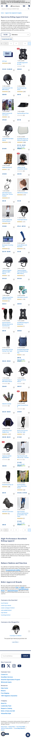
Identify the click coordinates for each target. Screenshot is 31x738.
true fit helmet (4, 603)
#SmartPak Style (6, 713)
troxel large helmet (5, 615)
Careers (3, 730)
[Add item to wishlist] (13, 70)
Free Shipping (5, 693)
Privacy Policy (12, 726)
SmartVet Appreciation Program (10, 679)
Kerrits (3, 590)
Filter (5, 34)
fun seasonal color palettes (13, 570)
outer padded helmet (6, 610)
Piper (17, 587)
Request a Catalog (6, 708)
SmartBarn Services (7, 677)
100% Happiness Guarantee (9, 696)
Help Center (4, 688)
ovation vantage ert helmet (8, 608)
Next (29, 631)
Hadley (22, 587)
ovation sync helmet (6, 605)
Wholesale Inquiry (6, 682)
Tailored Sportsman (12, 590)
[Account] (6, 6)
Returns (3, 690)
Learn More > (15, 642)
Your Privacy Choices (7, 728)
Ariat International (23, 589)
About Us (3, 703)
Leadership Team (6, 706)
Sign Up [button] (25, 656)
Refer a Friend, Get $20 (8, 711)
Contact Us (4, 674)
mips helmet (4, 612)
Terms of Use (4, 726)
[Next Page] (29, 43)
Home (2, 13)
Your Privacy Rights (20, 726)
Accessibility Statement (19, 728)
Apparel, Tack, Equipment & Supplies (13, 13)
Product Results (7, 39)
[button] (28, 8)
